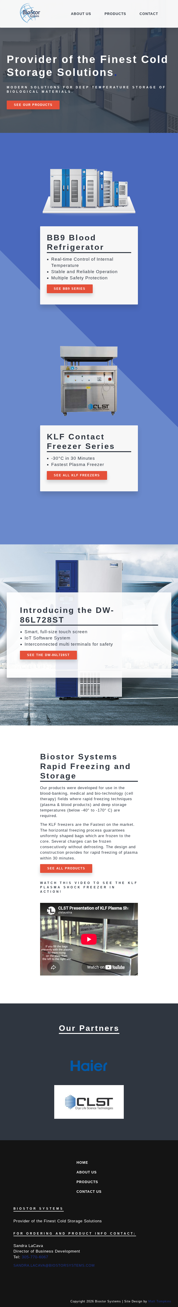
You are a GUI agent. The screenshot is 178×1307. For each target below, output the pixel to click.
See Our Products (33, 105)
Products (115, 14)
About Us (81, 14)
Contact (149, 14)
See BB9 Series (70, 288)
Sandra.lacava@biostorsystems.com (54, 1265)
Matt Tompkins (159, 1301)
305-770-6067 (35, 1257)
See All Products (66, 868)
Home (82, 1162)
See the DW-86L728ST (48, 655)
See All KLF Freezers (77, 475)
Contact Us (89, 1192)
